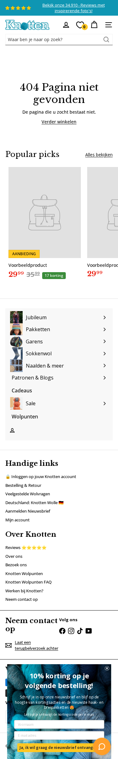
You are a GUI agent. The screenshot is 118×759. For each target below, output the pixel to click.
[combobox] (59, 39)
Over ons (13, 556)
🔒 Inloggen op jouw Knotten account (40, 476)
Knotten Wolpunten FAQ (28, 582)
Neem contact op (21, 599)
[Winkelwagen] (94, 25)
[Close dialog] (106, 668)
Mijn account (17, 520)
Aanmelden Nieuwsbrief (27, 511)
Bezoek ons (16, 565)
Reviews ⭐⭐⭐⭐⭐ (26, 547)
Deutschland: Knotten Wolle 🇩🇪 (34, 502)
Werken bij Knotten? (24, 591)
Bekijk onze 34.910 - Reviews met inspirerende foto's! (73, 7)
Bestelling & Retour (23, 485)
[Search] (106, 39)
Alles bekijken (99, 155)
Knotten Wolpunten (24, 573)
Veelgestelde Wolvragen (27, 494)
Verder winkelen (59, 122)
